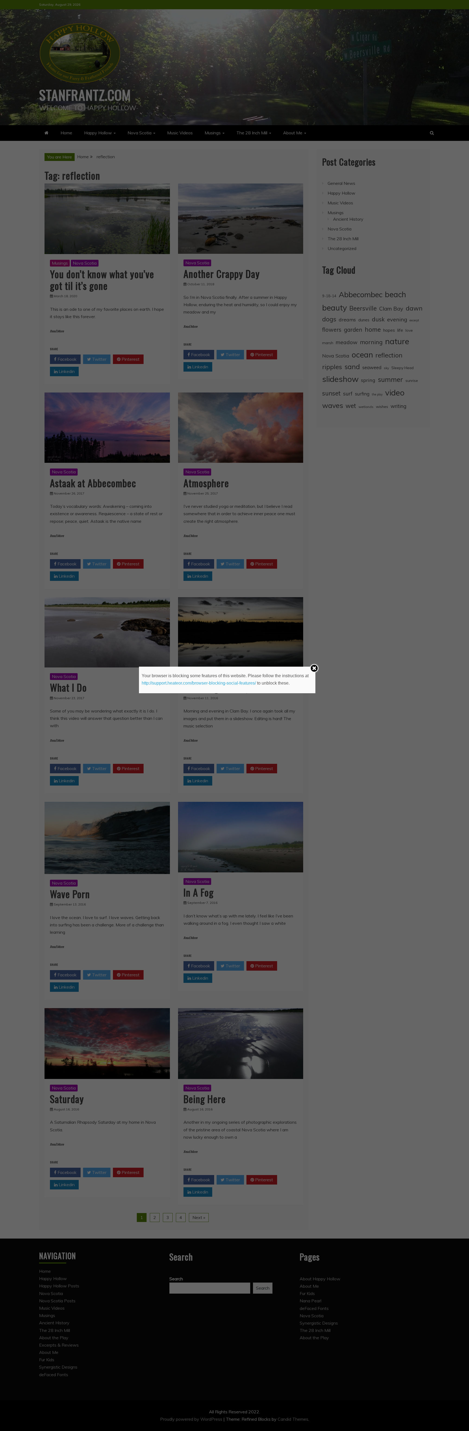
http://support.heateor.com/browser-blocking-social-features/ (199, 683)
